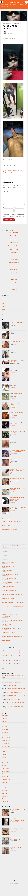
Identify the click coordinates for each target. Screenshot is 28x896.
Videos (3, 314)
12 (9, 658)
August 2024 (5, 782)
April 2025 (4, 760)
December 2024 (6, 771)
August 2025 (5, 749)
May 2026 (4, 724)
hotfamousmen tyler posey (16, 369)
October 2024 (5, 776)
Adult (4, 23)
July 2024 (4, 785)
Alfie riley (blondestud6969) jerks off (17, 810)
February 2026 (5, 732)
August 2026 (5, 715)
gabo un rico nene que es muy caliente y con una (17, 498)
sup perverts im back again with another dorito (17, 431)
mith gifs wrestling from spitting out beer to (17, 360)
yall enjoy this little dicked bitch (9, 562)
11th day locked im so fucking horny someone (12, 620)
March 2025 (5, 763)
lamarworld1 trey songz (7, 624)
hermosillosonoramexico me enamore (10, 574)
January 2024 (5, 801)
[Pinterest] (11, 166)
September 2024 (6, 779)
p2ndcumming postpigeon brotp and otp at (12, 636)
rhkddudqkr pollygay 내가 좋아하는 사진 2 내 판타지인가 (17, 450)
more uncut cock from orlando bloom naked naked (17, 323)
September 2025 (6, 746)
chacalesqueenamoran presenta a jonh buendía (13, 602)
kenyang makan (6, 541)
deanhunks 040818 (6, 525)
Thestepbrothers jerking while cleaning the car (17, 838)
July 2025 (4, 751)
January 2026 (5, 735)
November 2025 (6, 740)
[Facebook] (8, 166)
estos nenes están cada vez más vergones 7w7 (13, 171)
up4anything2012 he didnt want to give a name (13, 606)
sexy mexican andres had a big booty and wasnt (13, 533)
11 (6, 658)
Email (16, 207)
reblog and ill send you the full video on (11, 554)
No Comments (13, 160)
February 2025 (5, 765)
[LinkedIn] (15, 166)
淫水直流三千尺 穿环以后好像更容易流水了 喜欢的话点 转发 (18, 469)
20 (11, 660)
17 (3, 660)
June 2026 (4, 721)
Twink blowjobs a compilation (14, 692)
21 (14, 660)
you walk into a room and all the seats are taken (13, 695)
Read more (12, 327)
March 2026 (5, 729)
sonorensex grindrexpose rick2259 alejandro (12, 707)
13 (11, 658)
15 (17, 658)
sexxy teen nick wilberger (8, 598)
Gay (14, 23)
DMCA (12, 885)
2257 (16, 885)
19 (9, 660)
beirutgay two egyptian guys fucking (12, 676)
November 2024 (6, 774)
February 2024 (5, 799)
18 (6, 660)
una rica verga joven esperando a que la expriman (13, 610)
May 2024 (4, 790)
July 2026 (4, 718)
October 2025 (5, 743)
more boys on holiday (7, 570)
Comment (6, 191)
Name (5, 207)
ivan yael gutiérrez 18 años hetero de (10, 558)
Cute (12, 23)
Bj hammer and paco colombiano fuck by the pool (13, 688)
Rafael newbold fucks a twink (14, 682)
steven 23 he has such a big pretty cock (11, 578)
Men (20, 23)
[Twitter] (5, 166)
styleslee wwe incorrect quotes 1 (17, 422)
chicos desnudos (14, 459)
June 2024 (4, 787)
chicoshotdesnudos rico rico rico (9, 529)
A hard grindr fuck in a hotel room (18, 507)
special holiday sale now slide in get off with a (17, 488)
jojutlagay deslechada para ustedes (10, 590)
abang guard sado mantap (14, 699)
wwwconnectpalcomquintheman (9, 550)
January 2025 (5, 768)
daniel (11, 440)
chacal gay (4, 537)
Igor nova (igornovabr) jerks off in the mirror (12, 628)
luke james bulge (12, 685)
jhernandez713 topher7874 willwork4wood (11, 521)
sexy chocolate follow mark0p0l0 (13, 175)
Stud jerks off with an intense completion (16, 828)
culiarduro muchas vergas (8, 586)
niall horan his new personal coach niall (16, 394)
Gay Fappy (13, 883)
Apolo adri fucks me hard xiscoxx (17, 478)
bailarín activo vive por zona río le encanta (12, 582)
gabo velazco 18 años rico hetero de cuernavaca (13, 702)
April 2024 (4, 793)
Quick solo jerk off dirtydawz (8, 632)
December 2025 (6, 738)
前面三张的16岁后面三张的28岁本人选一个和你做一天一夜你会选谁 (13, 615)
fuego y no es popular (10, 27)
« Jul (3, 668)
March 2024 (5, 796)
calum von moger (6, 640)
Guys (17, 23)
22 (17, 660)
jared (11, 384)
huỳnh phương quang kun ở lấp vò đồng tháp (12, 546)
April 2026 (4, 726)
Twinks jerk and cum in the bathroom (16, 847)
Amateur (8, 23)
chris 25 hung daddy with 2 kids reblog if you (12, 594)
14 (14, 658)
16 (19, 658)
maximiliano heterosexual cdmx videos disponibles (17, 413)
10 (3, 658)
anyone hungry (13, 332)
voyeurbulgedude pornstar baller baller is (17, 403)
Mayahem (10, 31)
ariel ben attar (13, 351)
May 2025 (4, 757)
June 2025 (4, 754)
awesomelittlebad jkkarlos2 (8, 566)
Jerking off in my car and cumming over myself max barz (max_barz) (17, 820)
